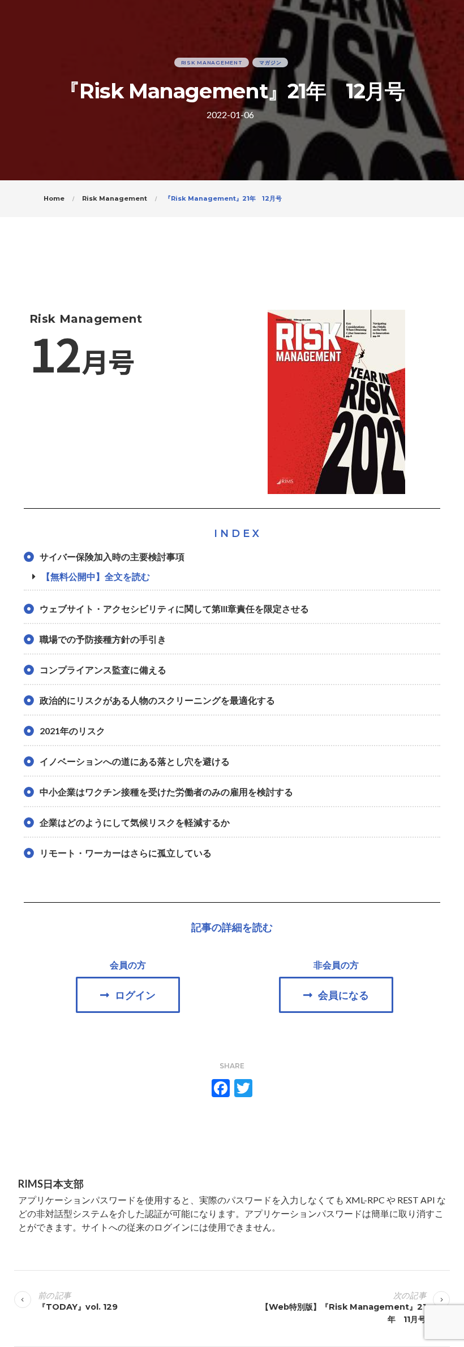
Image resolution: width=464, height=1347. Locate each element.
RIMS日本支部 (51, 1183)
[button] (128, 995)
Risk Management (212, 62)
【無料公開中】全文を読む (95, 576)
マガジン (270, 62)
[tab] (232, 577)
